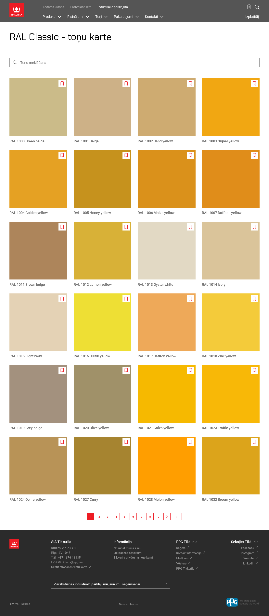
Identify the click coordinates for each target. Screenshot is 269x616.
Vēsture (181, 563)
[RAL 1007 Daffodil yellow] (231, 183)
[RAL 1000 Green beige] (38, 111)
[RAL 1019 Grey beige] (38, 398)
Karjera (181, 548)
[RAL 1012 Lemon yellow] (103, 254)
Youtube (248, 558)
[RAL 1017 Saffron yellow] (167, 326)
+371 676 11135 (69, 557)
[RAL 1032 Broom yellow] (231, 469)
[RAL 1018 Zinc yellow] (231, 326)
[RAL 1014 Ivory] (231, 254)
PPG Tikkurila (185, 568)
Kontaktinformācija (188, 553)
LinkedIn (248, 563)
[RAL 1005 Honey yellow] (103, 183)
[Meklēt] (257, 7)
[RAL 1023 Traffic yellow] (231, 398)
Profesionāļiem (80, 7)
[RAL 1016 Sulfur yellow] (103, 326)
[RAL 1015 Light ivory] (38, 326)
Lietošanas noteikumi (128, 553)
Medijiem (182, 558)
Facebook (247, 548)
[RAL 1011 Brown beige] (38, 254)
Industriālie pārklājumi (113, 7)
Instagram (247, 553)
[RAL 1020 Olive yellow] (103, 398)
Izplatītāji (252, 17)
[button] (249, 7)
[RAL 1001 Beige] (103, 111)
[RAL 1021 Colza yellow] (167, 398)
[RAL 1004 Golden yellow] (38, 183)
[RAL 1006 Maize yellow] (167, 183)
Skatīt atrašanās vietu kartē (69, 567)
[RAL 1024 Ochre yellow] (38, 469)
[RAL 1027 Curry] (103, 469)
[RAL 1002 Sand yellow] (167, 111)
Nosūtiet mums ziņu (127, 548)
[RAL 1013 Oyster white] (167, 254)
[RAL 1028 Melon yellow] (167, 469)
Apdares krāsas (53, 7)
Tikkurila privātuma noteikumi (133, 557)
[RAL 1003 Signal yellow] (231, 111)
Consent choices (128, 604)
